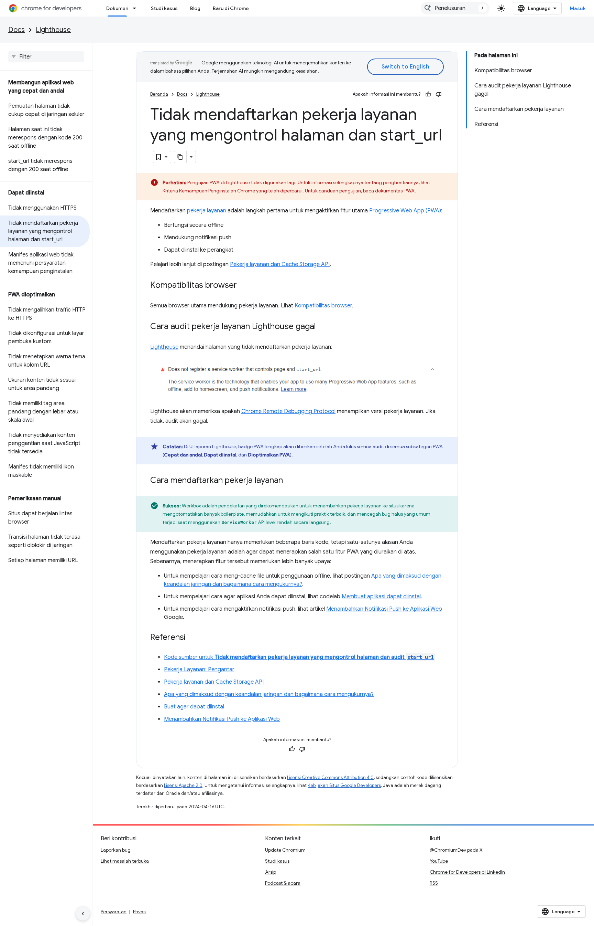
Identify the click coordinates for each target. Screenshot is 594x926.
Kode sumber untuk (299, 657)
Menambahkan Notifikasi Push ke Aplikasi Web (384, 609)
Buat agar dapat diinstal (194, 706)
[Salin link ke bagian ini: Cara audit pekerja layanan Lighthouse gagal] (323, 327)
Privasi (139, 911)
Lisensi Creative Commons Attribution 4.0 (330, 777)
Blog (195, 8)
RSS (434, 883)
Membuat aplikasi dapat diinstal (381, 596)
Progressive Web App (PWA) (405, 210)
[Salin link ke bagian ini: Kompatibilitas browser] (244, 286)
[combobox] (455, 8)
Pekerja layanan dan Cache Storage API (280, 264)
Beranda (159, 94)
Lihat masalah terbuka (125, 861)
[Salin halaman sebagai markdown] (180, 157)
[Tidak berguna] (438, 94)
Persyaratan (113, 911)
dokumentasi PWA (395, 191)
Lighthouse (53, 29)
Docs (16, 29)
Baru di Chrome (231, 8)
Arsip (270, 872)
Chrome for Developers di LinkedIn (467, 872)
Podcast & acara (282, 883)
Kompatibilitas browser (323, 305)
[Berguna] (428, 94)
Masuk (578, 8)
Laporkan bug (116, 850)
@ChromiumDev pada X (456, 850)
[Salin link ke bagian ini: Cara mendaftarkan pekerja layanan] (290, 481)
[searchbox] (46, 56)
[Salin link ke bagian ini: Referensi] (192, 638)
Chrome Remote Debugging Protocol (288, 411)
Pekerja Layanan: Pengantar (199, 669)
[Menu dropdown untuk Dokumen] (136, 8)
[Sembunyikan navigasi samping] (83, 913)
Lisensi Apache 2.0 (183, 785)
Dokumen (117, 8)
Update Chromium (285, 850)
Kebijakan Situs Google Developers (344, 785)
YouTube (439, 861)
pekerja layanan (206, 210)
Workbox (191, 506)
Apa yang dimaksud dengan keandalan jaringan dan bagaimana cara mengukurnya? (269, 694)
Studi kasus (164, 8)
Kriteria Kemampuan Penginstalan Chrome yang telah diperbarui (232, 191)
